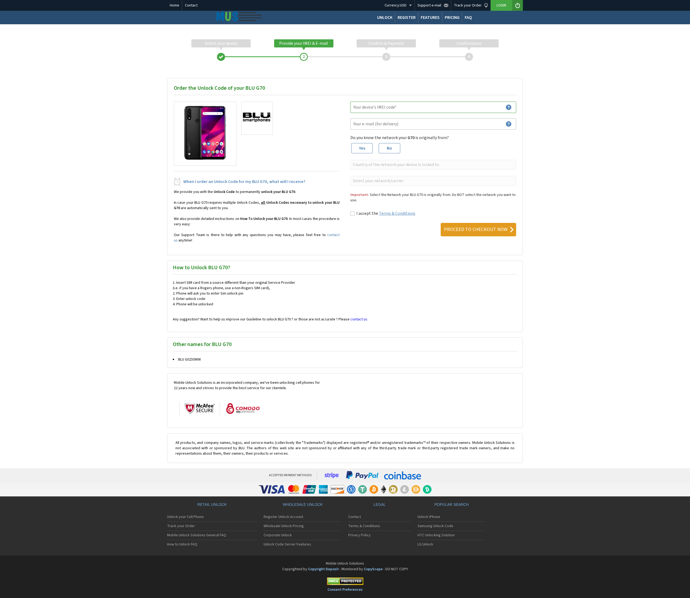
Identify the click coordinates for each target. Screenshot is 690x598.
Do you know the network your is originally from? (399, 137)
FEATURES (430, 17)
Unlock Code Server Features (287, 544)
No (389, 148)
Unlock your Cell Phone (185, 517)
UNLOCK (384, 17)
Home (174, 5)
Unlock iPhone (429, 517)
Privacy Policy (359, 535)
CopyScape (373, 569)
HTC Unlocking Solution (436, 535)
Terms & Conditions (397, 213)
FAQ (468, 17)
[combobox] (433, 164)
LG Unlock (425, 544)
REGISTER (407, 17)
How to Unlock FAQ (182, 544)
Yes (362, 148)
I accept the (385, 213)
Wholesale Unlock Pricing (284, 526)
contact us (358, 319)
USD (395, 5)
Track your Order (181, 526)
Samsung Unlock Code (435, 526)
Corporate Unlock (278, 535)
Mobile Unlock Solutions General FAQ (196, 535)
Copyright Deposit (323, 569)
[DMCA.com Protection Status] (345, 582)
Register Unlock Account (283, 517)
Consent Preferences (345, 589)
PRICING (452, 17)
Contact (191, 5)
